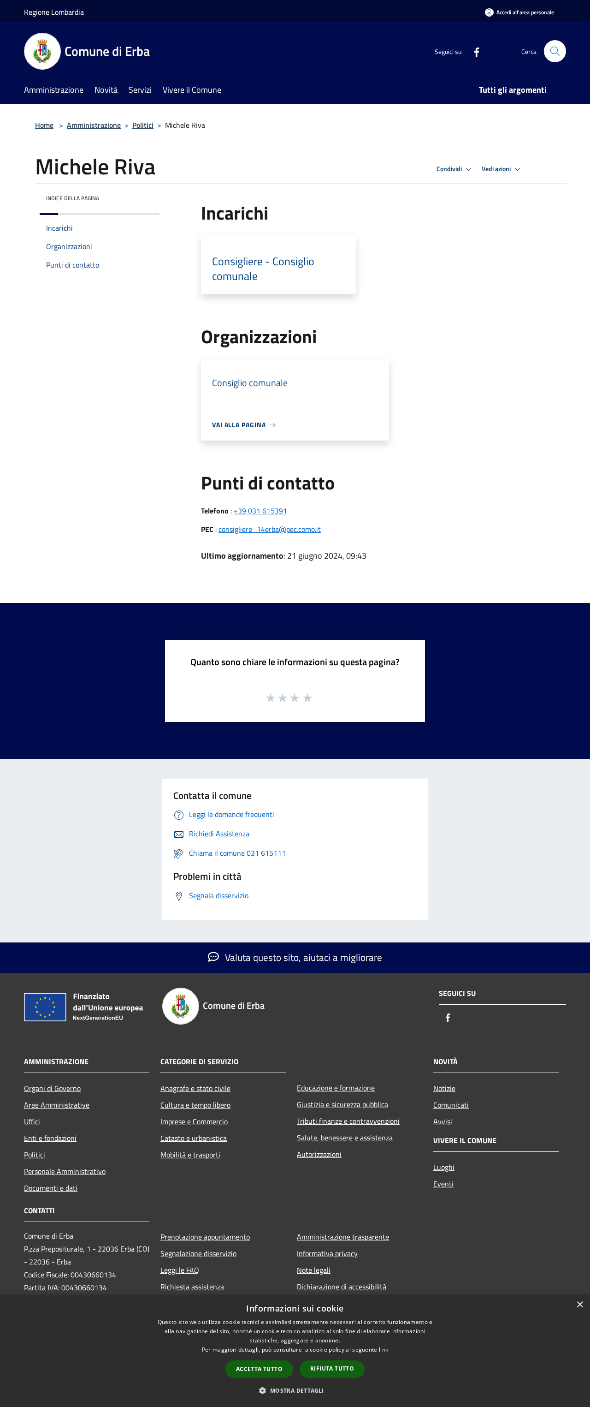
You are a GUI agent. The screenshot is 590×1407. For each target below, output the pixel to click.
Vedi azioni (497, 169)
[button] (295, 1390)
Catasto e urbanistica (193, 1138)
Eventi (443, 1183)
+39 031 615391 (260, 510)
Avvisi (442, 1121)
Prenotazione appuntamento (205, 1236)
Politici (142, 125)
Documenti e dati (50, 1187)
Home (44, 125)
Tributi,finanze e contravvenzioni (348, 1121)
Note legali (313, 1270)
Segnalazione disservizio (198, 1253)
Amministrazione (94, 125)
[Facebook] (473, 51)
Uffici (32, 1121)
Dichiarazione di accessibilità (341, 1286)
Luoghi (443, 1167)
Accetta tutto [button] (259, 1369)
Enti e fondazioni (50, 1138)
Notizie (444, 1088)
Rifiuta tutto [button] (332, 1368)
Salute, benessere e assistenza (345, 1137)
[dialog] (295, 1351)
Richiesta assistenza (192, 1286)
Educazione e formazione (336, 1087)
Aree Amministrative (56, 1104)
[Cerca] (555, 51)
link (383, 1349)
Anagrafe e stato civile (195, 1088)
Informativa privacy (327, 1253)
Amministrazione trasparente (343, 1236)
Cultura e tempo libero (195, 1104)
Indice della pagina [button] (72, 198)
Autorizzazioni (319, 1154)
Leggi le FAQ (179, 1270)
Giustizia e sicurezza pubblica (342, 1104)
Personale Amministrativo (65, 1171)
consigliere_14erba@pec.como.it (269, 529)
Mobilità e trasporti (190, 1154)
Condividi (450, 169)
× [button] (579, 1304)
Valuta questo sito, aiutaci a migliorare (302, 957)
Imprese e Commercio (194, 1121)
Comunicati (451, 1104)
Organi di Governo (52, 1088)
